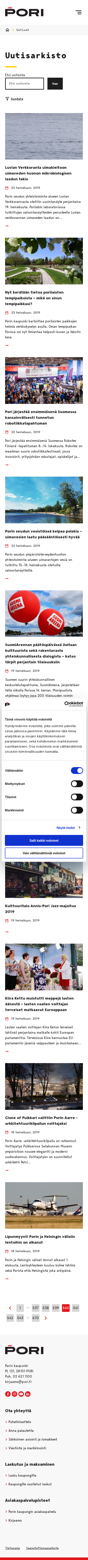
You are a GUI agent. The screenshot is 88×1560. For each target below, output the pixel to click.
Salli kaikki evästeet (44, 840)
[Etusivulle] (24, 11)
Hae (55, 84)
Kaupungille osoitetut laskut (29, 1484)
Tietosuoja (12, 1548)
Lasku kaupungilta (21, 1475)
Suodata (17, 99)
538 (46, 1308)
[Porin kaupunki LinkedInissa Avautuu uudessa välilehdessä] (28, 1394)
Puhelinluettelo (19, 1422)
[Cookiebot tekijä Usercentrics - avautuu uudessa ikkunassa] (64, 704)
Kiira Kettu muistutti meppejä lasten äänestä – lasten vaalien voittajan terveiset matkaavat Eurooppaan (39, 1004)
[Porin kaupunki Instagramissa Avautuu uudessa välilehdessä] (14, 1394)
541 (75, 1308)
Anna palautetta (20, 1431)
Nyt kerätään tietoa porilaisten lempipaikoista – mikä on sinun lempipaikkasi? (34, 298)
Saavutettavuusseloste (42, 1548)
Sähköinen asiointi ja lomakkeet (32, 1439)
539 (56, 1308)
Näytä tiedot (66, 827)
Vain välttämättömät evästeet (44, 853)
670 (35, 1318)
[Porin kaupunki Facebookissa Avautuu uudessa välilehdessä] (8, 1394)
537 (35, 1308)
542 (10, 1318)
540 (66, 1308)
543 (20, 1318)
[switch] (77, 783)
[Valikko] (78, 12)
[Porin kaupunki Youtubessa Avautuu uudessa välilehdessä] (21, 1394)
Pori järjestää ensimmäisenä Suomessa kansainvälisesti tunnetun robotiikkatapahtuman (40, 417)
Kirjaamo (14, 1520)
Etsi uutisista (15, 75)
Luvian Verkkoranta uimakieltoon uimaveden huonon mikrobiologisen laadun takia (38, 173)
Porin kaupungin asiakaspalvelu (31, 1512)
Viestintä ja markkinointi (26, 1448)
